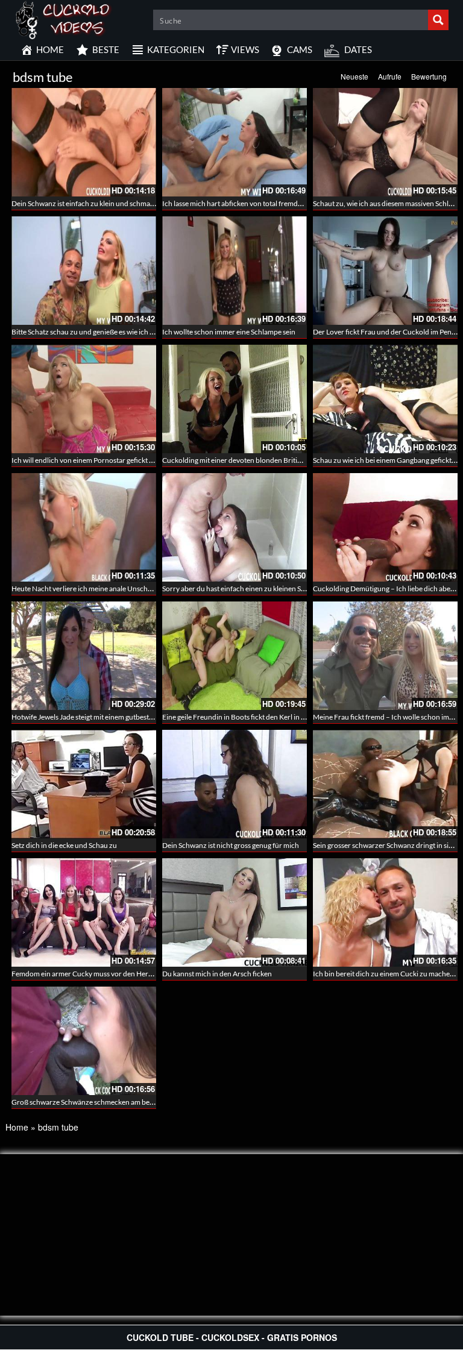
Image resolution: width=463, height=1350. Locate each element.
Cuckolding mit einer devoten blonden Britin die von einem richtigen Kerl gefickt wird (295, 460)
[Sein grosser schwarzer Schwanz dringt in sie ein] (385, 784)
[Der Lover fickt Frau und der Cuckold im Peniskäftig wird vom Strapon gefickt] (385, 270)
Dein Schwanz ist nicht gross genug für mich (230, 845)
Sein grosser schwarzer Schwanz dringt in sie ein (388, 845)
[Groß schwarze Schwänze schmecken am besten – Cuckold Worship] (83, 1041)
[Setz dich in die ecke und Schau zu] (83, 784)
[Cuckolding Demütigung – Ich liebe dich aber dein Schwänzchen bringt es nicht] (385, 527)
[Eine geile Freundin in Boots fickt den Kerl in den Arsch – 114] (234, 655)
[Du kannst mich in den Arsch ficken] (234, 912)
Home (16, 1127)
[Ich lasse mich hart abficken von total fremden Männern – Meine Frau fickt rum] (234, 142)
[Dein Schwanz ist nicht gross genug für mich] (234, 784)
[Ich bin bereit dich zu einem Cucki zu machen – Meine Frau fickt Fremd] (385, 912)
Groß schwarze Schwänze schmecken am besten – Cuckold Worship (118, 1102)
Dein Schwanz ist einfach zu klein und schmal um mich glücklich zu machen (128, 203)
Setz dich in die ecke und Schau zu (64, 845)
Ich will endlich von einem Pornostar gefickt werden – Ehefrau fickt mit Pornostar (138, 460)
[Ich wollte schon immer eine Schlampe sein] (234, 270)
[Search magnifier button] (438, 20)
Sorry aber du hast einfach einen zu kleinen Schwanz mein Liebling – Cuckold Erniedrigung (303, 588)
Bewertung (429, 76)
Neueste (354, 76)
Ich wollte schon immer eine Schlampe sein (228, 331)
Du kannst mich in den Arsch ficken (217, 973)
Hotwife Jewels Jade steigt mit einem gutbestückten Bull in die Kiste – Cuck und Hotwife (147, 716)
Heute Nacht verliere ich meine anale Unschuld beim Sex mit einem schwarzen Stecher (145, 588)
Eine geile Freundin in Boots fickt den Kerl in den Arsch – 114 (257, 716)
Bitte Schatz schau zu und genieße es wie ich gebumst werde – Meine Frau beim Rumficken (152, 331)
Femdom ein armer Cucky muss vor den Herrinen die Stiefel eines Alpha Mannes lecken (146, 973)
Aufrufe (390, 76)
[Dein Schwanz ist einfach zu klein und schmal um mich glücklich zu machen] (83, 142)
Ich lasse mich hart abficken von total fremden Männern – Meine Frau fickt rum (285, 203)
